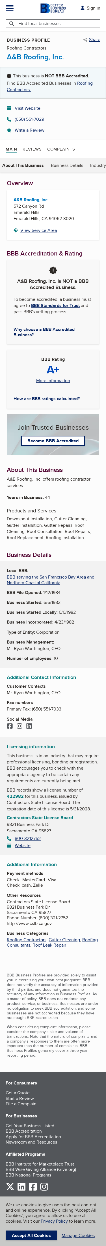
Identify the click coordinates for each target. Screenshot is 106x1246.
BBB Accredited (71, 76)
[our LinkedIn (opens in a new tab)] (21, 1189)
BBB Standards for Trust (55, 305)
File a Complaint (22, 1104)
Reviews (32, 149)
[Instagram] (19, 726)
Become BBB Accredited (53, 441)
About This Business (23, 165)
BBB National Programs (28, 1175)
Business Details (67, 165)
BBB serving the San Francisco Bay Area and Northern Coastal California (50, 580)
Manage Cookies (78, 1235)
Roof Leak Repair (49, 945)
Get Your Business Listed (30, 1125)
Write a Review (29, 130)
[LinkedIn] (29, 726)
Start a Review (20, 1098)
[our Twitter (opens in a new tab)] (10, 1189)
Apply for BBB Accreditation (33, 1136)
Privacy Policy (54, 1221)
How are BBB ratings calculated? (47, 398)
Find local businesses (39, 23)
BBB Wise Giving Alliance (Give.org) (41, 1169)
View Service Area (38, 230)
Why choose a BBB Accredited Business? (44, 331)
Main (11, 149)
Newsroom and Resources (31, 1142)
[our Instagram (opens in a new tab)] (44, 1189)
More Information (53, 381)
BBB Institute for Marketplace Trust (40, 1164)
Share (94, 39)
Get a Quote (18, 1093)
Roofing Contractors (26, 939)
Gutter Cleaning (64, 939)
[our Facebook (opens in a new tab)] (32, 1189)
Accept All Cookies (31, 1235)
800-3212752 (28, 838)
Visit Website (27, 108)
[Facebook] (10, 726)
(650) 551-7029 (29, 119)
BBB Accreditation (24, 1131)
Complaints (61, 149)
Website (23, 845)
